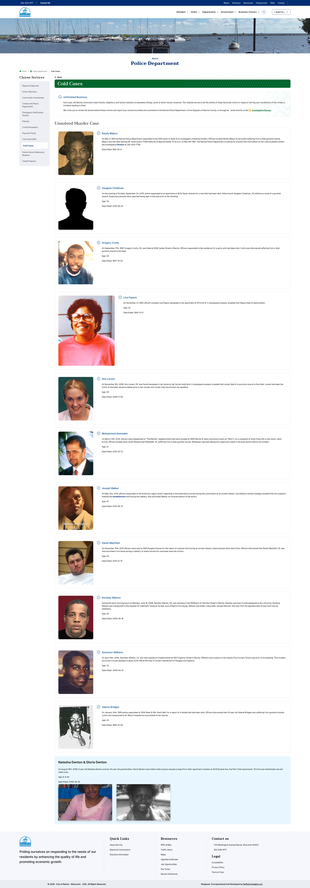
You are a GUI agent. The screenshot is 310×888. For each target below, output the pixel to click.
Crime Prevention (30, 127)
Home (24, 71)
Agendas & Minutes (169, 859)
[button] (58, 77)
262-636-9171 (26, 3)
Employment (261, 3)
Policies (25, 121)
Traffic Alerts (166, 849)
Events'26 (45, 3)
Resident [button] (181, 12)
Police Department (40, 71)
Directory (236, 3)
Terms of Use (218, 872)
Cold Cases (28, 145)
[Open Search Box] (264, 12)
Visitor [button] (194, 12)
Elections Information (119, 854)
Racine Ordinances (169, 874)
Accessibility (217, 862)
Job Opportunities (169, 864)
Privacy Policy (218, 867)
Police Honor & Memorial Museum (33, 153)
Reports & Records (30, 86)
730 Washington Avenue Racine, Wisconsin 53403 (236, 845)
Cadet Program (29, 161)
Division (120, 144)
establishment (119, 496)
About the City (116, 845)
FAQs (272, 3)
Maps (163, 854)
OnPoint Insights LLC (253, 884)
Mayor (226, 3)
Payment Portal (29, 133)
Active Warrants (29, 91)
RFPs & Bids (166, 845)
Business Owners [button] (248, 12)
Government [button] (227, 12)
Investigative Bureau (261, 110)
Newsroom (248, 3)
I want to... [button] (280, 12)
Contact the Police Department (30, 105)
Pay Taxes (165, 869)
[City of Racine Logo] (24, 12)
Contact (281, 3)
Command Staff (29, 139)
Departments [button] (209, 12)
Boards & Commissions (120, 849)
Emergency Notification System (32, 114)
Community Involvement (33, 97)
